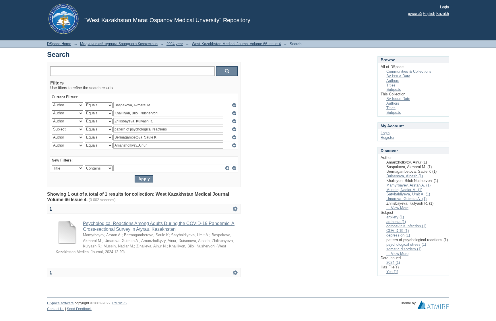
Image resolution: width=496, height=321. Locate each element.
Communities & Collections (408, 71)
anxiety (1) (395, 217)
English (429, 13)
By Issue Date (398, 76)
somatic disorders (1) (403, 249)
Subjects (393, 89)
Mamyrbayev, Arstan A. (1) (408, 185)
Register (387, 137)
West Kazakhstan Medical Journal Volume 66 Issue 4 (236, 44)
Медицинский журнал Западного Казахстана (119, 44)
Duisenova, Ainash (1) (404, 176)
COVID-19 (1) (397, 230)
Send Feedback (79, 309)
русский (415, 13)
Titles (391, 85)
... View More (397, 208)
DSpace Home (59, 44)
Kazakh (442, 13)
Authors (392, 80)
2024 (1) (393, 262)
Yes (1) (392, 272)
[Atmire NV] (433, 306)
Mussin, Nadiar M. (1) (404, 190)
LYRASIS (119, 303)
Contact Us (55, 309)
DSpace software (60, 303)
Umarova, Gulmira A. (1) (406, 199)
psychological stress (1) (406, 244)
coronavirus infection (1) (406, 226)
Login (444, 7)
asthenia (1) (396, 222)
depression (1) (398, 235)
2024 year (174, 44)
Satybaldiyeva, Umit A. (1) (408, 194)
